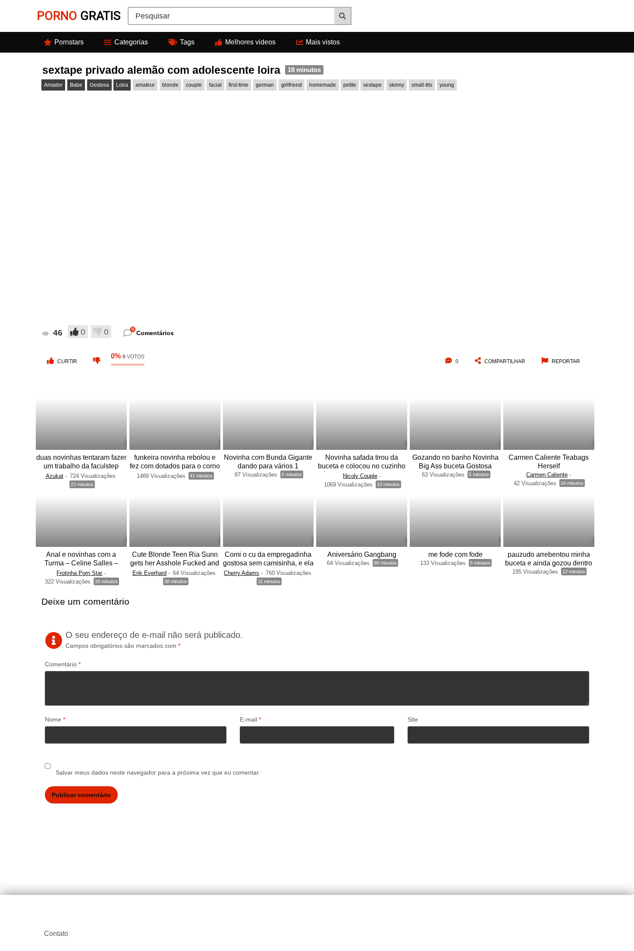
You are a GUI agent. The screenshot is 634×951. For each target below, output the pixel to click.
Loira (122, 85)
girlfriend (291, 85)
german (265, 85)
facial (215, 85)
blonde (170, 85)
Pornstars (69, 42)
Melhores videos (250, 42)
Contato (56, 933)
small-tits (421, 85)
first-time (238, 85)
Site (413, 719)
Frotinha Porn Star (79, 573)
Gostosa (99, 85)
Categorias (131, 42)
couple (194, 85)
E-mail (250, 719)
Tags (187, 42)
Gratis (79, 16)
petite (349, 85)
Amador (53, 85)
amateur (145, 85)
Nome (55, 719)
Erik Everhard (149, 573)
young (446, 85)
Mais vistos (323, 42)
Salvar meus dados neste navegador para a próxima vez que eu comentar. (158, 772)
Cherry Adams (241, 573)
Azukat (54, 476)
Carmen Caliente (547, 474)
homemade (322, 85)
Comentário (63, 664)
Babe (76, 85)
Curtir (67, 361)
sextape (372, 85)
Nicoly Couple (360, 476)
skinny (396, 85)
